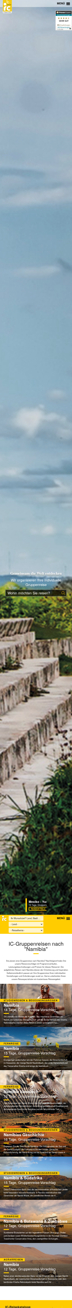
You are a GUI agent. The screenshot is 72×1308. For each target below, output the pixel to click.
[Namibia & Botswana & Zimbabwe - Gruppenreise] (36, 1221)
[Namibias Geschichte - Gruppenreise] (36, 1134)
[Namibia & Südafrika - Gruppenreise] (36, 1178)
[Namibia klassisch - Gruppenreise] (36, 1091)
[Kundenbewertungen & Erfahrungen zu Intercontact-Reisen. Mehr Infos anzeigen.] (63, 20)
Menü (61, 3)
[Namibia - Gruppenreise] (36, 1005)
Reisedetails (30, 908)
